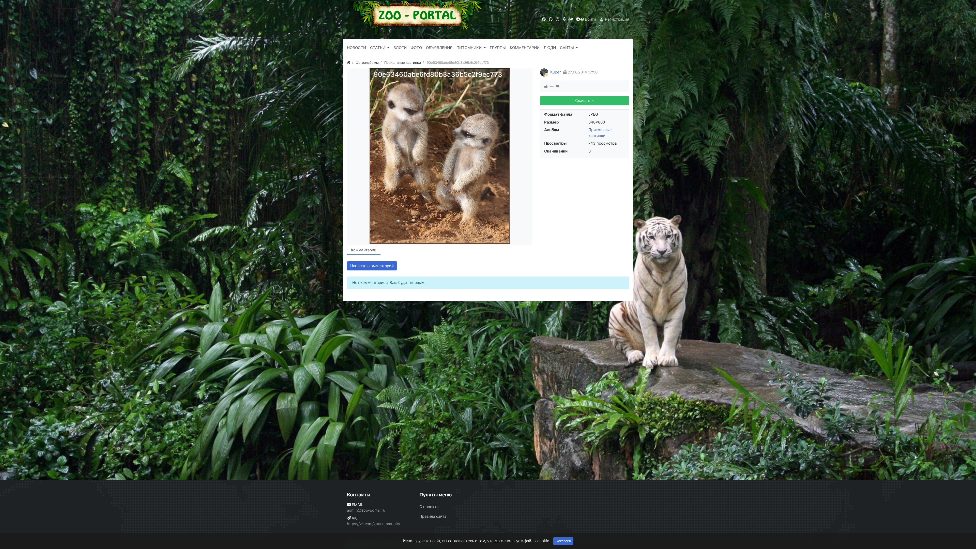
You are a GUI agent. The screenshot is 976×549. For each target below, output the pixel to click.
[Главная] (348, 62)
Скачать (583, 100)
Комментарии (363, 250)
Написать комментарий (372, 265)
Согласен (563, 541)
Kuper (555, 72)
